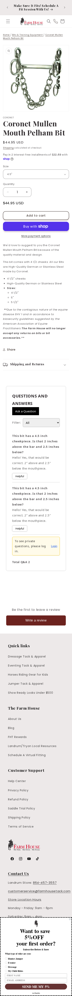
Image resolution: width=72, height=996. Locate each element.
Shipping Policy (19, 817)
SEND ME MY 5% (36, 986)
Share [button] (11, 350)
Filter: (16, 422)
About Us (14, 719)
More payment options (36, 236)
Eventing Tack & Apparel (26, 666)
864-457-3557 (45, 882)
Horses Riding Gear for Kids (28, 675)
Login (54, 546)
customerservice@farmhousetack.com (39, 891)
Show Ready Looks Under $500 (30, 693)
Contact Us (18, 873)
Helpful (19, 476)
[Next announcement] (64, 7)
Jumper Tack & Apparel (25, 684)
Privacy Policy (18, 790)
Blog (11, 728)
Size (6, 166)
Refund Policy (18, 799)
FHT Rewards (17, 737)
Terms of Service (21, 827)
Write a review (36, 620)
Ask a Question (25, 411)
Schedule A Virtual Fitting (27, 755)
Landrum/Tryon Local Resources (32, 746)
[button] (8, 21)
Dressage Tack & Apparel (27, 656)
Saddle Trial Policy (21, 808)
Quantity (8, 184)
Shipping (8, 147)
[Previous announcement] (7, 7)
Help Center (17, 781)
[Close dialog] (70, 919)
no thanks (36, 993)
